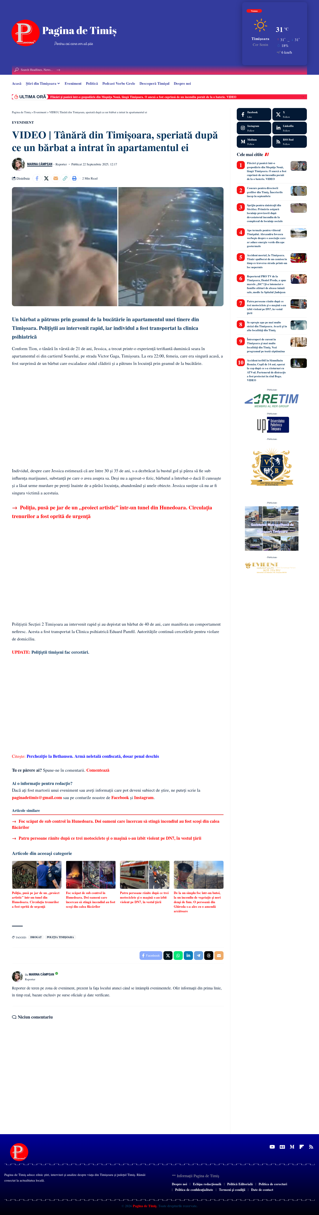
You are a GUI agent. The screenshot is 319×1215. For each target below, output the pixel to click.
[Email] (55, 178)
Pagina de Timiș (144, 1205)
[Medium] (254, 141)
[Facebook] (254, 114)
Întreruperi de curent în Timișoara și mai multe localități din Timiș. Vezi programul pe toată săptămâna (266, 345)
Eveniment (23, 122)
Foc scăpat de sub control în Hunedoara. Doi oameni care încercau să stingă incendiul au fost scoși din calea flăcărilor (115, 824)
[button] (302, 96)
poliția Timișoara (60, 937)
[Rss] (311, 1147)
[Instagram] (254, 128)
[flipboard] (301, 1147)
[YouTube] (272, 1147)
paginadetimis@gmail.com (37, 797)
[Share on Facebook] (37, 178)
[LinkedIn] (289, 128)
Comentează (97, 770)
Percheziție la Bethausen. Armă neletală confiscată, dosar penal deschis (93, 756)
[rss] (289, 141)
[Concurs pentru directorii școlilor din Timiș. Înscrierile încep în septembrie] (299, 191)
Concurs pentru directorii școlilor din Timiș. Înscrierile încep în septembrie (265, 192)
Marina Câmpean (39, 164)
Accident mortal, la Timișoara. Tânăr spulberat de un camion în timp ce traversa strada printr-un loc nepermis (267, 261)
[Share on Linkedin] (188, 955)
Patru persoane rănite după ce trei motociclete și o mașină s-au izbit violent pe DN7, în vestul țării (106, 838)
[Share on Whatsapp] (178, 955)
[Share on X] (46, 178)
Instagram (144, 797)
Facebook (120, 797)
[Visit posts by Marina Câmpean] (18, 164)
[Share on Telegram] (198, 955)
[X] (289, 114)
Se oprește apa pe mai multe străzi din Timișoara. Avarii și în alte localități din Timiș (267, 326)
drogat (36, 937)
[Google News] (282, 1147)
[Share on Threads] (208, 955)
